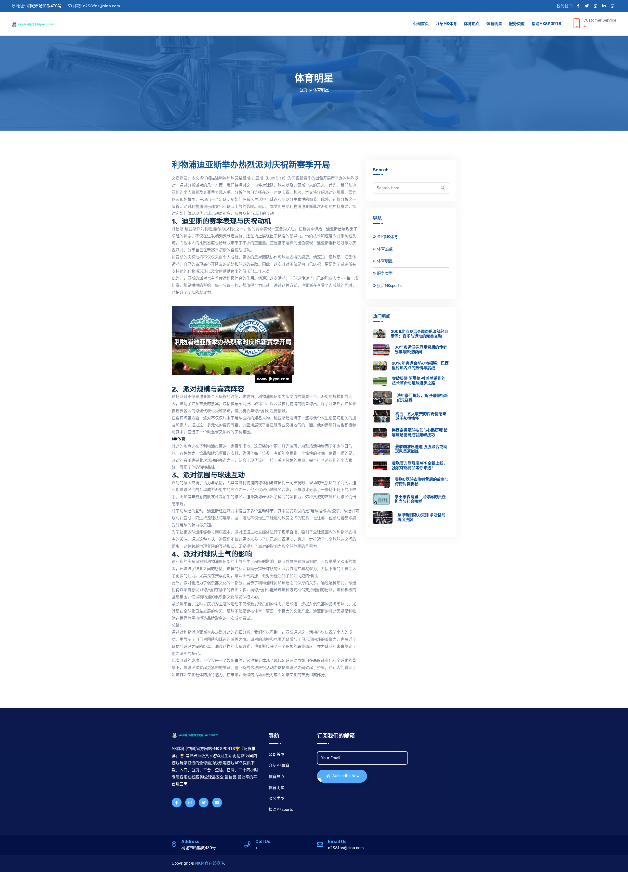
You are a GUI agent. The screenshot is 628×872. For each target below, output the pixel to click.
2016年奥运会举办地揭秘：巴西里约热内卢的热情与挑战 (420, 365)
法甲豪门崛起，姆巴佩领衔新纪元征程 (422, 398)
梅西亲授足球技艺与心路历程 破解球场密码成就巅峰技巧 (420, 432)
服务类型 (517, 23)
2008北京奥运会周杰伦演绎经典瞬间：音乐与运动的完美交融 (419, 334)
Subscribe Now (345, 776)
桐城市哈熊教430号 (39, 6)
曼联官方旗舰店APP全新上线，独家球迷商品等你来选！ (419, 465)
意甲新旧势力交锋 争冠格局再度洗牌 (421, 517)
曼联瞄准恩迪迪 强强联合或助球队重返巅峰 (421, 449)
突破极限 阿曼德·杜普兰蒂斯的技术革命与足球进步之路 (418, 380)
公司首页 (421, 23)
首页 (303, 90)
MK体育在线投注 (209, 863)
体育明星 (494, 23)
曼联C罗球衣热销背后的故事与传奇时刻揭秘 (422, 481)
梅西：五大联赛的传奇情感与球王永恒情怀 (420, 416)
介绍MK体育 (446, 23)
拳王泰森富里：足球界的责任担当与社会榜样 (420, 499)
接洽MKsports (546, 23)
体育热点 (472, 23)
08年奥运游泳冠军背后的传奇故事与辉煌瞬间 (420, 349)
